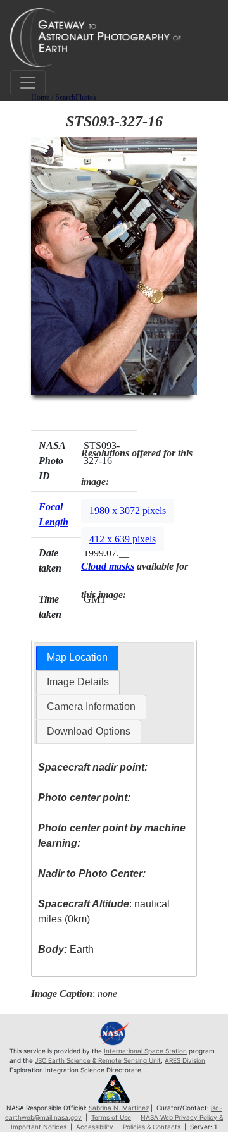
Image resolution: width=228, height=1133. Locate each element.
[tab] (77, 658)
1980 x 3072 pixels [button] (127, 510)
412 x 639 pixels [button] (122, 539)
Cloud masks (107, 566)
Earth (66, 949)
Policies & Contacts (151, 1126)
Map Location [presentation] (77, 657)
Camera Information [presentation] (91, 706)
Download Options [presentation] (88, 731)
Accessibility (94, 1126)
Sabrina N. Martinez (119, 1108)
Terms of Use (111, 1117)
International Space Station (145, 1051)
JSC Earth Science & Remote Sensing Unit (98, 1060)
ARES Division (185, 1060)
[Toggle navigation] (28, 82)
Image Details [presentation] (78, 682)
